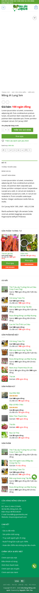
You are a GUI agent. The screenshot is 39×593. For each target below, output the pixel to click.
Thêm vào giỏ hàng (22, 130)
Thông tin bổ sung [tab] (9, 167)
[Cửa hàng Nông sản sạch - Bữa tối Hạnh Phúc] (19, 7)
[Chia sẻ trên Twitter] (11, 150)
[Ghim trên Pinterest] (18, 150)
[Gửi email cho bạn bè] (14, 150)
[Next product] (3, 102)
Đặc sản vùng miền (19, 92)
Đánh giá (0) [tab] (6, 171)
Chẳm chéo (24, 254)
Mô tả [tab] (4, 163)
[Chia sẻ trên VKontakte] (22, 150)
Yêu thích (32, 585)
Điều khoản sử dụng (9, 561)
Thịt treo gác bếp (7, 254)
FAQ (26, 585)
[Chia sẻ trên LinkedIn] (26, 150)
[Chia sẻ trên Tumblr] (29, 150)
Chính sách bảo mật (9, 558)
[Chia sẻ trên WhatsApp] (3, 150)
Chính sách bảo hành (10, 572)
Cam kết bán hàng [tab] (8, 175)
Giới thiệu (6, 585)
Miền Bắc (31, 92)
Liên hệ (20, 585)
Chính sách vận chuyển (10, 569)
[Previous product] (7, 102)
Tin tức (14, 585)
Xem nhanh (10, 267)
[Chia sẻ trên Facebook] (7, 150)
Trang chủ (6, 92)
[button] (3, 7)
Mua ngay (19, 136)
